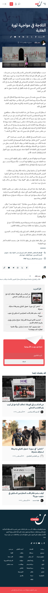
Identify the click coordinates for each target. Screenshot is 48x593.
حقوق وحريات (40, 557)
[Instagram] (36, 543)
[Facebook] (44, 543)
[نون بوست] (38, 4)
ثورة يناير (22, 255)
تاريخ (43, 564)
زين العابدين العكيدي (33, 456)
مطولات (21, 557)
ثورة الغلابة (29, 255)
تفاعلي (21, 568)
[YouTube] (39, 543)
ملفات (21, 553)
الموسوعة (20, 572)
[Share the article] (35, 36)
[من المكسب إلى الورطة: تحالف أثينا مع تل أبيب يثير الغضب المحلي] (24, 389)
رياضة (42, 568)
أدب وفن (30, 557)
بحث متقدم (10, 564)
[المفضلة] (11, 4)
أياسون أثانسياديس (33, 412)
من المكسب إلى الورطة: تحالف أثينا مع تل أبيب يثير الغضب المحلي (18, 295)
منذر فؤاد (37, 42)
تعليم (42, 572)
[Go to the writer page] (44, 277)
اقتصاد (31, 549)
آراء (43, 561)
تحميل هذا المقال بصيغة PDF (33, 259)
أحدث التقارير (19, 549)
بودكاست (21, 564)
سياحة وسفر (30, 564)
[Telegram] (34, 543)
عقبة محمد (36, 500)
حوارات (21, 561)
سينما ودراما (30, 568)
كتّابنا (12, 553)
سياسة (42, 549)
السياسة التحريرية (8, 561)
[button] (44, 4)
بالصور (21, 576)
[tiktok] (31, 543)
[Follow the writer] (30, 276)
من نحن (11, 549)
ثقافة (31, 579)
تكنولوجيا (41, 576)
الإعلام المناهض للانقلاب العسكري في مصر (29, 253)
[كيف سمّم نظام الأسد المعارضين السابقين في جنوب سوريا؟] (24, 477)
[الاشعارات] (16, 4)
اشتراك (24, 362)
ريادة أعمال (30, 561)
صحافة (31, 553)
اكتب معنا (10, 557)
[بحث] (19, 4)
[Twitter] (42, 543)
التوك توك (12, 253)
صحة (31, 576)
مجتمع (42, 553)
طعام (31, 572)
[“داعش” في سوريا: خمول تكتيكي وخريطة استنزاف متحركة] (24, 433)
